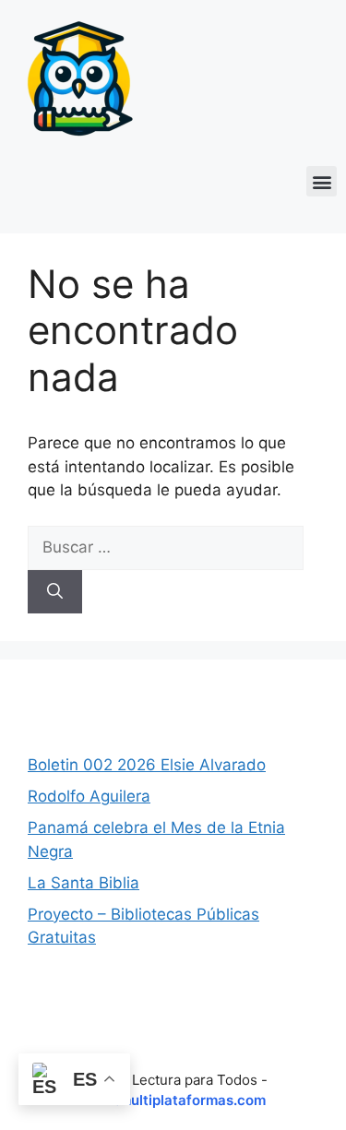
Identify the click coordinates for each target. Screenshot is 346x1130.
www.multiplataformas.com (173, 1100)
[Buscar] (55, 592)
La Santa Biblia (83, 883)
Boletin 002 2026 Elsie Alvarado (147, 764)
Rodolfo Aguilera (89, 796)
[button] (321, 181)
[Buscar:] (166, 547)
